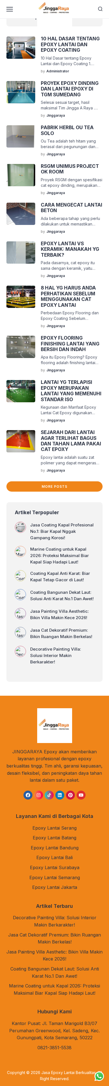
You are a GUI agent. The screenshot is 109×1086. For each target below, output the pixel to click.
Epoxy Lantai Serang (54, 828)
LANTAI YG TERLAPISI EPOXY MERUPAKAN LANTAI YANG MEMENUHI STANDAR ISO (71, 390)
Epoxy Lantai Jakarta (54, 887)
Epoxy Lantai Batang (54, 837)
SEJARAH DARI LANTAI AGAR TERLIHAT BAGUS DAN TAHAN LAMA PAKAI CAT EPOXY (71, 441)
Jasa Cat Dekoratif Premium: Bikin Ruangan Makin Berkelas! (61, 633)
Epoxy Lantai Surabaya (54, 867)
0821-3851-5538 (54, 1047)
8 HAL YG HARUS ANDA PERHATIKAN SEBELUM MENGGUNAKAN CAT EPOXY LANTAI (68, 296)
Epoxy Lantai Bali (54, 857)
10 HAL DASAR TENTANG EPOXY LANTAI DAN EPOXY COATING (70, 44)
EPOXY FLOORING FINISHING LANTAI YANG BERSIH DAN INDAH (70, 343)
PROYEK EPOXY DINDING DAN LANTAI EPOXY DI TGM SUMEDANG (70, 88)
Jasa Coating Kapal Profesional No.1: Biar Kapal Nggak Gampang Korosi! (62, 531)
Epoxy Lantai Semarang (54, 877)
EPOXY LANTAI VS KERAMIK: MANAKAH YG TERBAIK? (70, 249)
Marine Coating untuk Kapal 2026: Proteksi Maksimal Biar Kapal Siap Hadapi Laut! (59, 555)
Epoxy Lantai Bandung (55, 847)
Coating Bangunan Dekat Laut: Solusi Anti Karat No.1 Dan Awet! (62, 595)
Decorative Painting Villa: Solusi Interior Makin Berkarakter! (55, 655)
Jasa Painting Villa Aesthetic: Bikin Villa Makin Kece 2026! (59, 614)
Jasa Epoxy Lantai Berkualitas (68, 1072)
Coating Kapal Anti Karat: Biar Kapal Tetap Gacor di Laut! (60, 576)
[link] (27, 795)
